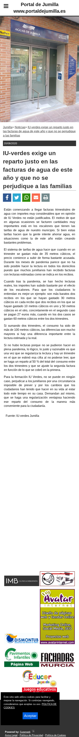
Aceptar (30, 716)
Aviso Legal (11, 735)
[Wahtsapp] (26, 197)
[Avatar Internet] (57, 643)
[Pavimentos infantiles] (21, 666)
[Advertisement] (39, 460)
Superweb (25, 732)
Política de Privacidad (31, 735)
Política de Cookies (55, 735)
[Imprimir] (46, 197)
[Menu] (3, 6)
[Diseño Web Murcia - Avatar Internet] (33, 732)
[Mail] (36, 197)
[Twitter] (17, 197)
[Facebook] (7, 197)
